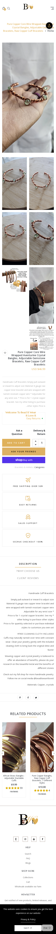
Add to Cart (16, 442)
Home (50, 30)
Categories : (39, 467)
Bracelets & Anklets (24, 467)
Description (28, 563)
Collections (28, 877)
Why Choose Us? (27, 571)
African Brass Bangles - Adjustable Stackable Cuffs (14, 778)
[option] (42, 761)
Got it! (28, 928)
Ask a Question (17, 432)
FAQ (28, 858)
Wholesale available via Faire (28, 886)
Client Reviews (28, 578)
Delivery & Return (39, 432)
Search (28, 853)
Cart (28, 882)
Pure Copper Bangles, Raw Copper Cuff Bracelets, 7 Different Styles (42, 779)
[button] (41, 790)
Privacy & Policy (28, 919)
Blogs (28, 863)
